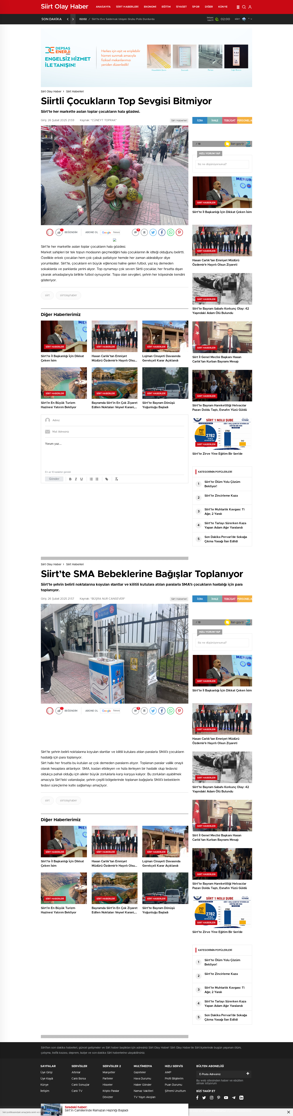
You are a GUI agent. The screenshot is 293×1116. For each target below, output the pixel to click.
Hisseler (108, 1084)
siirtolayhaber (68, 295)
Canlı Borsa (79, 1078)
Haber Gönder (142, 1084)
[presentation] (67, 19)
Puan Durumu (173, 1084)
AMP (168, 1072)
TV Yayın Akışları (144, 1097)
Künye (222, 7)
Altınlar (76, 1072)
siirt (47, 295)
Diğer (209, 7)
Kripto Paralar (111, 1091)
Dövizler (108, 1097)
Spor (195, 7)
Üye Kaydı (46, 1078)
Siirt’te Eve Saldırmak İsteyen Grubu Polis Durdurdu (123, 19)
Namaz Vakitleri (143, 1091)
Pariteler (108, 1078)
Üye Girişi (46, 1072)
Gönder (54, 478)
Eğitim (166, 7)
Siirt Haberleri (127, 7)
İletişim (44, 1091)
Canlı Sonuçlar (80, 1084)
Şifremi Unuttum (175, 1091)
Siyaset (181, 7)
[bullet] (97, 479)
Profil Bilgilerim (174, 1078)
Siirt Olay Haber (51, 91)
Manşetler (109, 1072)
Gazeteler (140, 1072)
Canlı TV (77, 1091)
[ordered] (91, 479)
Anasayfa (103, 7)
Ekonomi (150, 7)
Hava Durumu (142, 1078)
